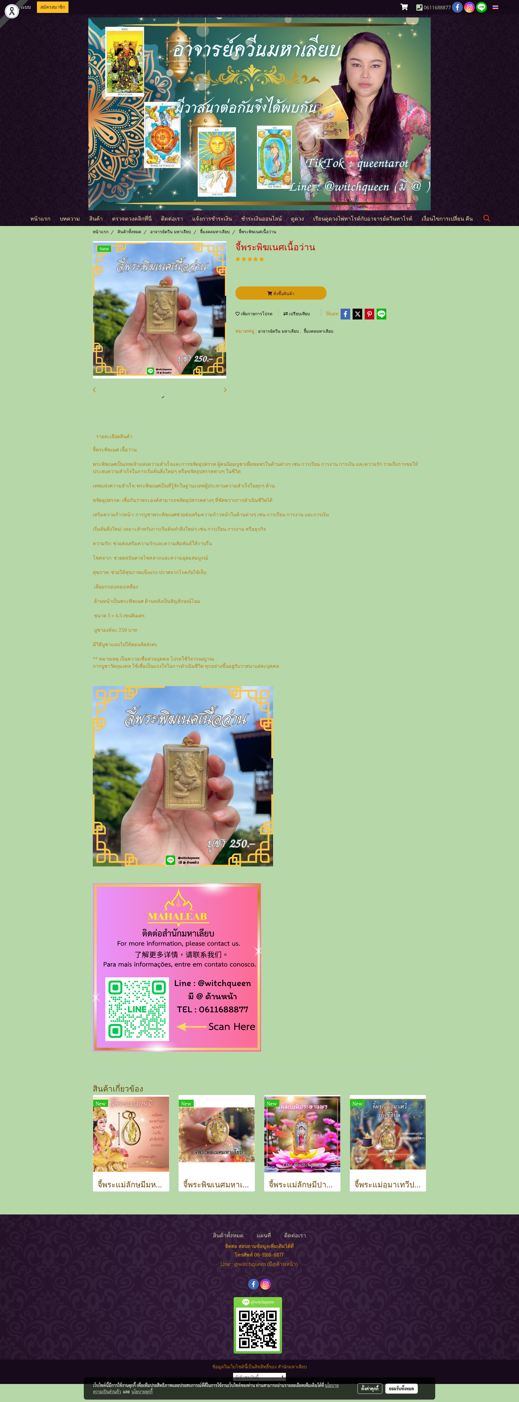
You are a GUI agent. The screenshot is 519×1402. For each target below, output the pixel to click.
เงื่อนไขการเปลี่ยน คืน (447, 218)
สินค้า (96, 218)
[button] (486, 218)
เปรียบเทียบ (299, 314)
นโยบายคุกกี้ (142, 1391)
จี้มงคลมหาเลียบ (318, 331)
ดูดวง (297, 218)
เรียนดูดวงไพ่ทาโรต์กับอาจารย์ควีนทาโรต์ (362, 218)
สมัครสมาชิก (52, 7)
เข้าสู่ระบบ (21, 7)
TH (502, 7)
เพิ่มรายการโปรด (256, 314)
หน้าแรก (40, 218)
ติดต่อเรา (172, 218)
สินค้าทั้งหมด (228, 1235)
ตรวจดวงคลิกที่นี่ (132, 218)
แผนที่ (264, 1235)
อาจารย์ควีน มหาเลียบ (279, 331)
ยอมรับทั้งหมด (401, 1388)
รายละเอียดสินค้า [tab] (114, 436)
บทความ (70, 218)
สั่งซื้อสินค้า (283, 293)
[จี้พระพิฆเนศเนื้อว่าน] (159, 310)
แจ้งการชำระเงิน (212, 218)
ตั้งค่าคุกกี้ (369, 1388)
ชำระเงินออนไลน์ (261, 218)
